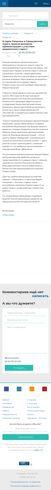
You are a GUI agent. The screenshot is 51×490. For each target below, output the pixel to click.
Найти (42, 24)
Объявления (8, 407)
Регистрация (33, 407)
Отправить (19, 368)
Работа (5, 411)
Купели (30, 414)
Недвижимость (9, 414)
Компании (7, 403)
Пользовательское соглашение (25, 482)
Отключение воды (36, 411)
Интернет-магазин (11, 418)
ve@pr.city (38, 450)
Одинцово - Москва (36, 418)
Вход (46, 3)
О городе (31, 400)
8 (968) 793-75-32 (27, 477)
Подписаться (26, 437)
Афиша (5, 400)
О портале (32, 403)
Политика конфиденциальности (25, 486)
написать (40, 296)
